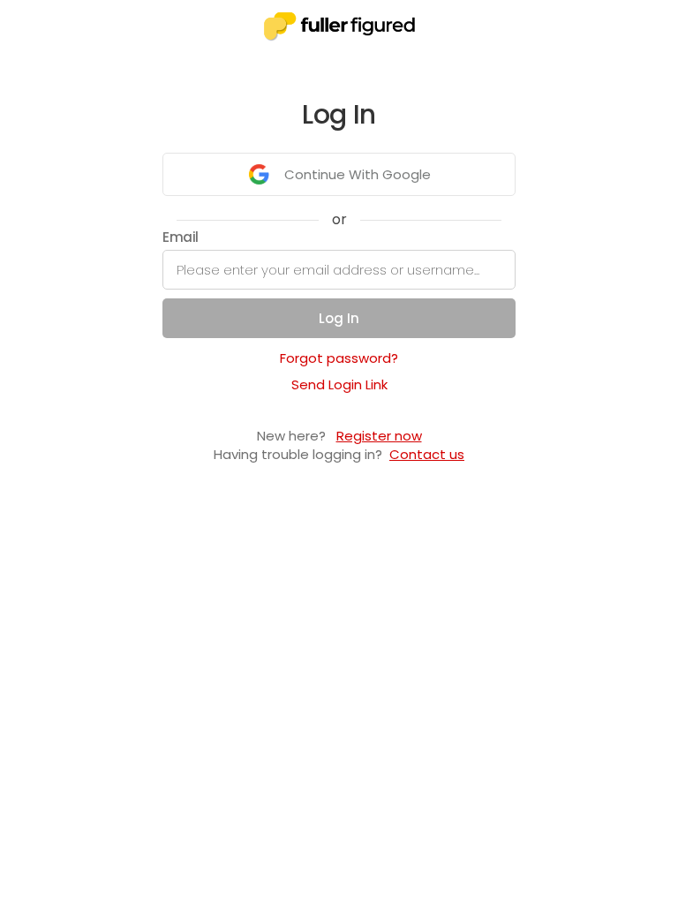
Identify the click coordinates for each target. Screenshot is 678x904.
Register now (379, 435)
